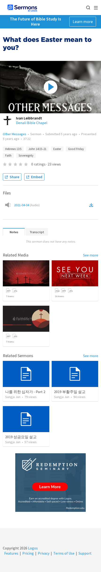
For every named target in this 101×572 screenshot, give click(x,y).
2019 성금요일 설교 (21, 436)
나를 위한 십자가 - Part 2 (25, 391)
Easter (57, 149)
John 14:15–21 (37, 149)
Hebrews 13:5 (13, 149)
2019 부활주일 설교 (69, 391)
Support (85, 553)
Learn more (83, 21)
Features (11, 553)
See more (90, 255)
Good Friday (76, 149)
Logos (32, 548)
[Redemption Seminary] (50, 482)
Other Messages (14, 134)
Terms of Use (63, 553)
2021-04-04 (27, 205)
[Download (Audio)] (92, 205)
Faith (8, 156)
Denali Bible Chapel (31, 122)
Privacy (43, 553)
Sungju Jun (12, 397)
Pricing (28, 553)
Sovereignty (26, 156)
